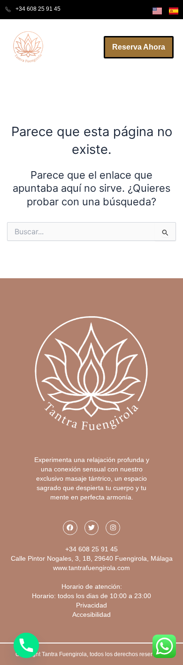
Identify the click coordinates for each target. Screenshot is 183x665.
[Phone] (26, 645)
